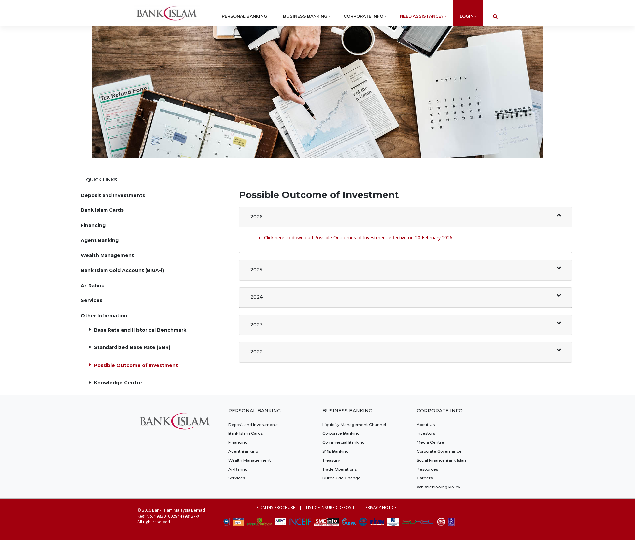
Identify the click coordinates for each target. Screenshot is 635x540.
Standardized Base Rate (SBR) (132, 347)
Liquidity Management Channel (354, 424)
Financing (93, 225)
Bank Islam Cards (102, 210)
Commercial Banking (343, 442)
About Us (426, 424)
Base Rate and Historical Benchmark (140, 330)
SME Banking (335, 451)
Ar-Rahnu (93, 286)
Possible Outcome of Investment (136, 365)
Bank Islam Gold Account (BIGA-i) (122, 270)
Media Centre (430, 442)
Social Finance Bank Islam (442, 460)
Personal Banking (244, 16)
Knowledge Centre (118, 383)
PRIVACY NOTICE (380, 507)
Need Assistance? (422, 16)
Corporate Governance (439, 451)
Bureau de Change (341, 477)
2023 (256, 325)
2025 (256, 270)
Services (91, 300)
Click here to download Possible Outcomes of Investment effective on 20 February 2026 (358, 237)
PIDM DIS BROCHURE (275, 507)
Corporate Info (363, 16)
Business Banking (305, 16)
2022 (256, 352)
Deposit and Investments (113, 195)
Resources (427, 469)
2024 (256, 297)
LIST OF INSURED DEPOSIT (330, 507)
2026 (256, 217)
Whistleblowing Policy (438, 486)
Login (467, 16)
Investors (426, 433)
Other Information (104, 316)
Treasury (331, 460)
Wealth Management (107, 255)
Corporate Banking (341, 433)
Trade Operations (339, 469)
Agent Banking (100, 240)
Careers (425, 477)
